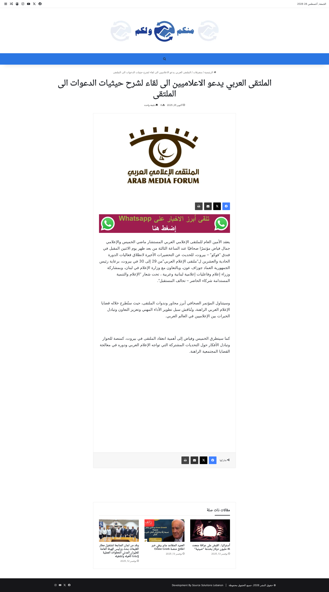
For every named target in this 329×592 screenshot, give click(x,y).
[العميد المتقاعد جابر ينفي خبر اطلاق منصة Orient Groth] (164, 530)
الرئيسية (209, 72)
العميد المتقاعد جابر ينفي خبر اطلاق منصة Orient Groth (168, 547)
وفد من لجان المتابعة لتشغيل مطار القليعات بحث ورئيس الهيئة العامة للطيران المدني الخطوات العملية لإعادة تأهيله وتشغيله (119, 551)
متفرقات (197, 72)
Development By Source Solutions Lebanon (197, 585)
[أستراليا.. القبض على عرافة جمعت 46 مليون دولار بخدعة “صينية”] (210, 530)
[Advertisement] (164, 386)
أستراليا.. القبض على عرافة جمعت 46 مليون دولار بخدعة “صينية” (211, 547)
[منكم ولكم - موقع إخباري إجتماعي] (164, 31)
